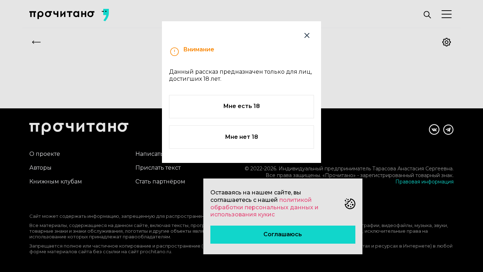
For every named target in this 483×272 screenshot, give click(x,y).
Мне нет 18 (241, 137)
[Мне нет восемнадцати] (307, 35)
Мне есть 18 (241, 106)
